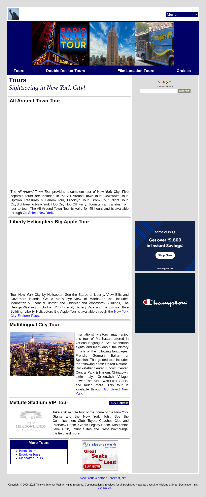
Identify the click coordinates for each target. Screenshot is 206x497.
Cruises (184, 71)
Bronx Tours (27, 451)
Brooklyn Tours (29, 454)
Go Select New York (38, 213)
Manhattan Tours (31, 458)
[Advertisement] (165, 159)
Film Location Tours (135, 71)
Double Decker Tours (65, 71)
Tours (19, 71)
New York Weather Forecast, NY (103, 478)
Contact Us (104, 487)
